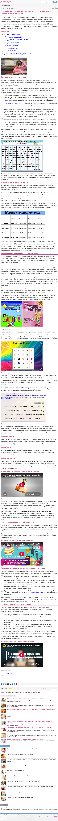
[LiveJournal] (10, 8)
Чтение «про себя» (12, 50)
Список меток (4, 804)
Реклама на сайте (42, 816)
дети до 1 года (16, 808)
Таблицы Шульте (11, 40)
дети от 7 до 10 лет (31, 809)
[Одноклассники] (5, 8)
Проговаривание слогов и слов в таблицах (17, 39)
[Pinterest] (16, 8)
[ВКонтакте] (1, 8)
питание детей (47, 808)
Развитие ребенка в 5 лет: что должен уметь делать (20, 754)
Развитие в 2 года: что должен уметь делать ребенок (20, 797)
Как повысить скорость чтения (11, 32)
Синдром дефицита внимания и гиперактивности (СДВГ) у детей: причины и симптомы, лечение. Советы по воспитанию (30, 728)
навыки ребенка (17, 809)
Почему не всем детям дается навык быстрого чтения (17, 53)
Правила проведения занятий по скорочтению (15, 51)
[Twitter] (3, 8)
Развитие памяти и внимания (12, 103)
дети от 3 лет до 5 (38, 808)
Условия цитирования (53, 815)
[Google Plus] (12, 8)
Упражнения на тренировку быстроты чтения (15, 36)
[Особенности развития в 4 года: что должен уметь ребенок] (3, 766)
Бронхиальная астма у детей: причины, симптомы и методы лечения (25, 739)
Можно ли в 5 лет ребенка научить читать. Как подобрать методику (25, 698)
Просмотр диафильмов (13, 43)
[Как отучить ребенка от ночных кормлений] (3, 777)
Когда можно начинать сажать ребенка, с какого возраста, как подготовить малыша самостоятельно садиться (31, 760)
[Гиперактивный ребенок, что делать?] (3, 772)
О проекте (35, 815)
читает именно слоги (22, 99)
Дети (2, 5)
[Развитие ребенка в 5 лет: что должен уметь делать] (3, 756)
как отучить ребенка (48, 809)
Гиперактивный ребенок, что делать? (16, 770)
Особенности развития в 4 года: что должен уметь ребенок (21, 765)
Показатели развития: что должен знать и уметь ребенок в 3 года (23, 748)
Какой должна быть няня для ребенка (16, 792)
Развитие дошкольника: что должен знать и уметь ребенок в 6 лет (25, 704)
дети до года (24, 809)
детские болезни (6, 808)
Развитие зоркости (11, 47)
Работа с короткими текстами (14, 37)
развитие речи (18, 692)
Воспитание (7, 5)
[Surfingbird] (14, 8)
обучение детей (38, 692)
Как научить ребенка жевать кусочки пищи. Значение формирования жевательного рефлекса (30, 786)
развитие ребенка (10, 692)
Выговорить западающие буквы (38, 592)
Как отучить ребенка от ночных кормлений (17, 775)
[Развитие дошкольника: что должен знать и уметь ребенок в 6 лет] (3, 783)
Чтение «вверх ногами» (13, 42)
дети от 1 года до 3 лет (27, 808)
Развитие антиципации (13, 48)
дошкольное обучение (28, 692)
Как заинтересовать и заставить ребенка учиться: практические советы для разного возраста (30, 722)
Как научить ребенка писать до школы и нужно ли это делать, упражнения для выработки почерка (31, 715)
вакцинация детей (39, 809)
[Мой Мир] (8, 8)
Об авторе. (10, 673)
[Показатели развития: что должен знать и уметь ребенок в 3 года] (3, 750)
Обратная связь (50, 816)
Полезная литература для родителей (13, 54)
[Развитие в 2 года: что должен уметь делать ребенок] (3, 799)
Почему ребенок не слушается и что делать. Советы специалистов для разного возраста (31, 709)
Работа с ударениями (12, 45)
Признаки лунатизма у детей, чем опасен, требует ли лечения (23, 734)
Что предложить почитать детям (12, 34)
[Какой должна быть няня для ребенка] (3, 793)
